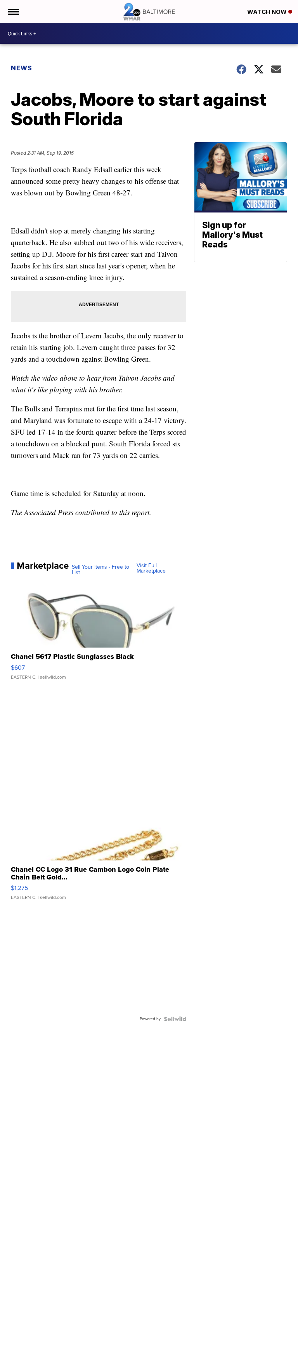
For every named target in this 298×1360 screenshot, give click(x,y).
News (21, 68)
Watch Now (267, 12)
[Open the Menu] (13, 11)
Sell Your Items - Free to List (100, 569)
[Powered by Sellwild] (175, 1019)
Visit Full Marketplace (151, 568)
